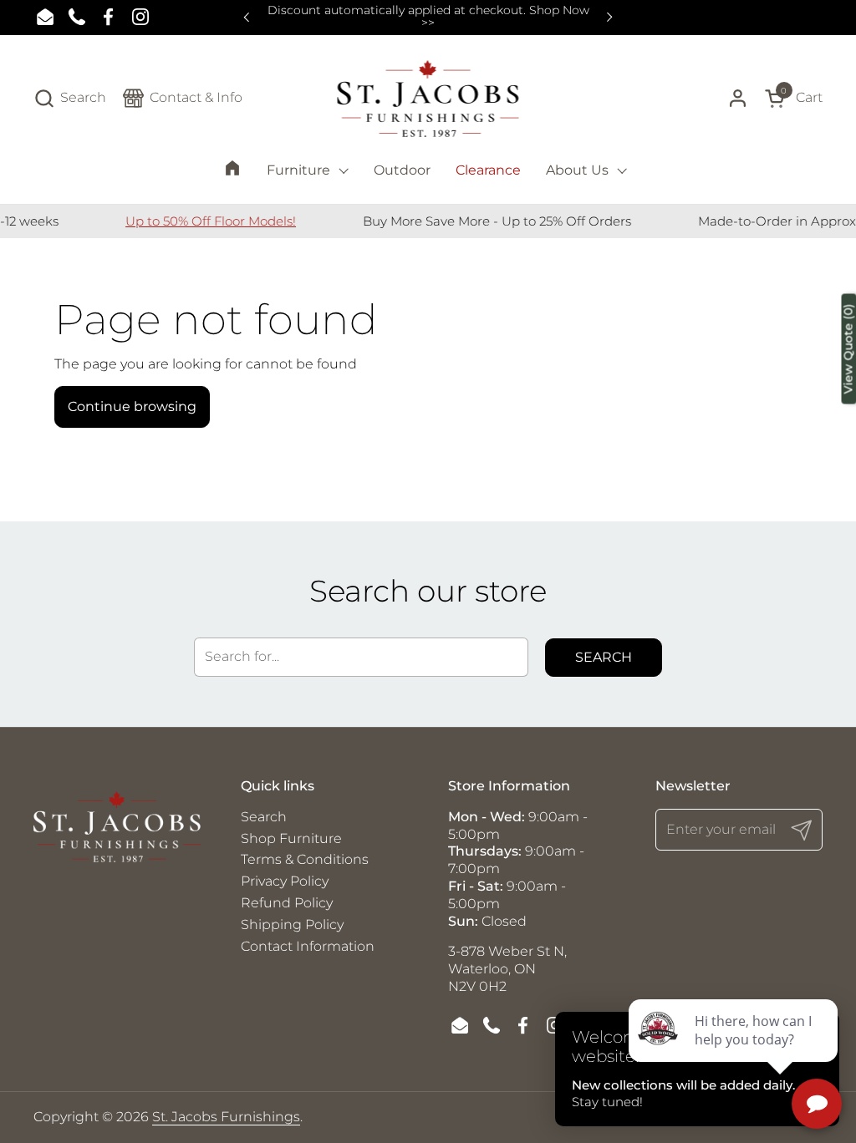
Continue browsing (132, 406)
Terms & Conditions (305, 859)
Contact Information (307, 946)
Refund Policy (287, 903)
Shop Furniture (291, 838)
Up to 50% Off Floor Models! (188, 221)
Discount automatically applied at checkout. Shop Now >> (428, 17)
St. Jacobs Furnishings (226, 1117)
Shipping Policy (292, 924)
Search (603, 657)
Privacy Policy (285, 881)
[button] (69, 98)
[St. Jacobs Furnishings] (428, 98)
